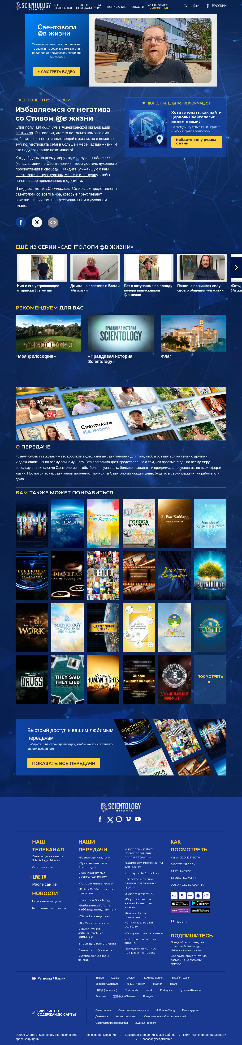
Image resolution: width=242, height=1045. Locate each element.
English (99, 977)
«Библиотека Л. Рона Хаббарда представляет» (97, 907)
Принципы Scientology (94, 900)
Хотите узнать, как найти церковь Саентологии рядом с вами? (196, 117)
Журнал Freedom (145, 1022)
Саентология (103, 1010)
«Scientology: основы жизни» (93, 958)
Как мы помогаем (126, 1016)
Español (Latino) (181, 977)
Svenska (100, 996)
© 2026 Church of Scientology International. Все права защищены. (46, 1037)
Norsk (149, 990)
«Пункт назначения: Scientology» (93, 865)
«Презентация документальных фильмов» (90, 933)
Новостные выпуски (47, 901)
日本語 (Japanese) (106, 990)
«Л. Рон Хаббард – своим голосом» (97, 891)
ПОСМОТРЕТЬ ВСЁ (210, 679)
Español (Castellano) (107, 983)
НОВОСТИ (137, 6)
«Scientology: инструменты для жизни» (144, 864)
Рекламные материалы (49, 908)
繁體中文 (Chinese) (124, 996)
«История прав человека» (144, 933)
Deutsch (131, 977)
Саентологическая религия (111, 1022)
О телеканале (42, 867)
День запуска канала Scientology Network (47, 858)
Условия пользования (101, 1034)
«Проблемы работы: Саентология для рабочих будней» (140, 853)
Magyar (157, 983)
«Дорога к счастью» (139, 894)
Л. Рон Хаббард (165, 1010)
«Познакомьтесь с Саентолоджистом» (93, 875)
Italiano (173, 983)
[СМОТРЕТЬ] (210, 523)
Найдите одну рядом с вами (196, 141)
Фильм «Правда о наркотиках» (136, 915)
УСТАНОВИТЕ (158, 7)
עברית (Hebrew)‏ (136, 983)
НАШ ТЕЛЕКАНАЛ (63, 7)
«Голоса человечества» (96, 883)
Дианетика (101, 1016)
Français (148, 996)
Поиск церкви (190, 1010)
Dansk (115, 977)
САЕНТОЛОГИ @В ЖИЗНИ (43, 100)
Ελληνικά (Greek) (154, 977)
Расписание (44, 884)
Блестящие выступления (97, 943)
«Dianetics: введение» (94, 916)
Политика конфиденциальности (204, 1034)
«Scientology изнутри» (94, 857)
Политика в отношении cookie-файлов (149, 1034)
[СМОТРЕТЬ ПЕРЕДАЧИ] (32, 523)
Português (166, 990)
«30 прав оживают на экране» (140, 941)
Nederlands (131, 990)
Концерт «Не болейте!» (142, 873)
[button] (5, 267)
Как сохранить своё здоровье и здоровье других (141, 883)
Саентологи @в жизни (95, 950)
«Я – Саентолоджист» (94, 923)
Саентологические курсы (133, 1010)
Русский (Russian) (191, 990)
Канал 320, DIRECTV (185, 857)
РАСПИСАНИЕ (115, 6)
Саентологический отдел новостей (165, 1016)
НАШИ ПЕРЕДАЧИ (84, 7)
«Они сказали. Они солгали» (139, 924)
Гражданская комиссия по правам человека (142, 950)
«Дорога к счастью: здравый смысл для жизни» (139, 903)
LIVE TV (99, 7)
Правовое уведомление (156, 1039)
